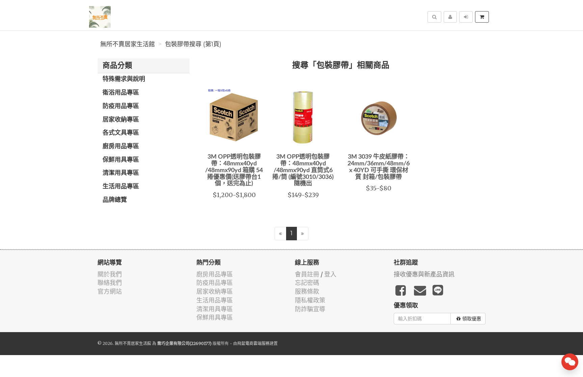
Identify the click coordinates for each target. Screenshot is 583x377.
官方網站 (110, 291)
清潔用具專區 (121, 173)
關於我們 (110, 274)
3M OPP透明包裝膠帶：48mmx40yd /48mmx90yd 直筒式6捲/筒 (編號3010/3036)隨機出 (303, 170)
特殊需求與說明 (124, 79)
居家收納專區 (121, 120)
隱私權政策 (310, 300)
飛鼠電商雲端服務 (253, 343)
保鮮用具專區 (121, 160)
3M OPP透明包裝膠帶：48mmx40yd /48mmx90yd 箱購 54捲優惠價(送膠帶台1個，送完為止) (234, 170)
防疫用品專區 (121, 106)
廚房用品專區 (121, 146)
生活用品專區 (121, 187)
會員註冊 (307, 274)
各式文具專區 (121, 133)
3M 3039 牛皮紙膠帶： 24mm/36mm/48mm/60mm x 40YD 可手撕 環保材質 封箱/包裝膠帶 (385, 167)
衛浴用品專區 (121, 93)
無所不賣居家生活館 (127, 44)
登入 (330, 274)
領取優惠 (471, 319)
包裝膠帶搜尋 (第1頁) (193, 44)
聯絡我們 (110, 283)
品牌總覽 (115, 200)
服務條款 (307, 291)
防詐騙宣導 (310, 309)
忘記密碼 (307, 283)
